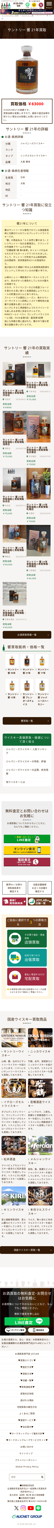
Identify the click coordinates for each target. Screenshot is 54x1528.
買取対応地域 (27, 1393)
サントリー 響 (28, 15)
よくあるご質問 (27, 1413)
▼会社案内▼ (27, 1426)
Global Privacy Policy (27, 1466)
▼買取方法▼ (27, 1373)
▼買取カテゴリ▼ (27, 1360)
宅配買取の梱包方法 (27, 1406)
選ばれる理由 (27, 1400)
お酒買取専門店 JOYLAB (27, 1353)
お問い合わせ (27, 1446)
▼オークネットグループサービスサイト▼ (27, 1440)
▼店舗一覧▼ (27, 1380)
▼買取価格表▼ (27, 1386)
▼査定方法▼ (27, 1367)
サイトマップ (26, 1453)
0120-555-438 (18, 4)
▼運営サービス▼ (27, 1420)
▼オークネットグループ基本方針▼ (27, 1433)
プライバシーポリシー (26, 1460)
